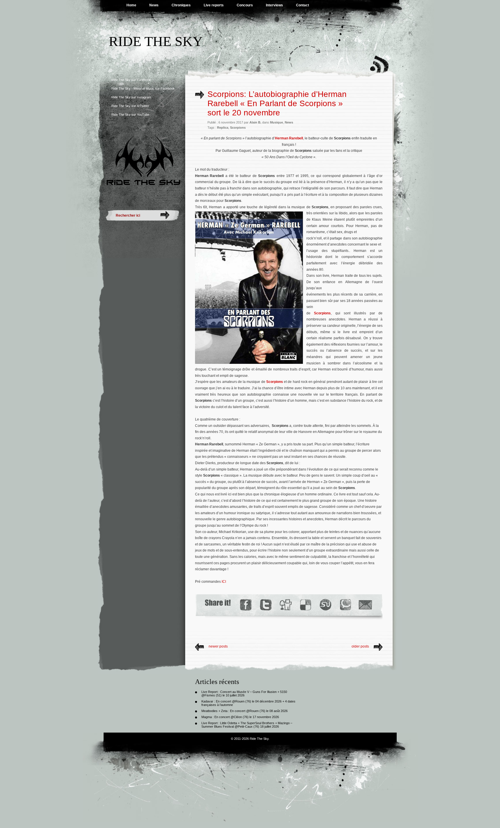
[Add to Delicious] (305, 605)
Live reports (214, 5)
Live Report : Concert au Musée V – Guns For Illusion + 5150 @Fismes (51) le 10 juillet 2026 (244, 693)
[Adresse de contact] (365, 605)
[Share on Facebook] (245, 605)
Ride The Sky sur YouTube (130, 114)
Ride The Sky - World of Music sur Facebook (143, 88)
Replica (222, 127)
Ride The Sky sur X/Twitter (130, 106)
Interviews (274, 5)
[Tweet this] (265, 605)
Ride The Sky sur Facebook (131, 80)
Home (131, 5)
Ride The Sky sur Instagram (131, 97)
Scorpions (238, 127)
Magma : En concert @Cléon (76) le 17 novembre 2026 (240, 717)
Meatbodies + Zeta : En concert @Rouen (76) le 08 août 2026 (244, 711)
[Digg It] (285, 605)
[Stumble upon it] (325, 605)
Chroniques (181, 5)
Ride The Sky (156, 41)
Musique (276, 122)
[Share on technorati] (345, 605)
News (154, 5)
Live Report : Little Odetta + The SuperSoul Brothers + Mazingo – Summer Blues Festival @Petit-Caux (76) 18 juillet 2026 (246, 724)
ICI (224, 582)
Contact (302, 5)
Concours (245, 5)
